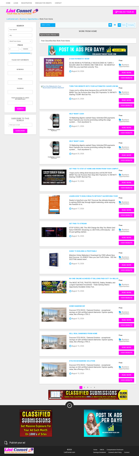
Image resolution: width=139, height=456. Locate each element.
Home (8, 3)
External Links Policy (115, 452)
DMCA (102, 449)
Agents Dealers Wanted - (49, 35)
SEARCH (20, 109)
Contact (58, 3)
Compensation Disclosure (115, 449)
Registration (26, 3)
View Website (126, 78)
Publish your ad (126, 12)
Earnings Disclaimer (99, 452)
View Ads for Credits (43, 3)
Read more (126, 73)
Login (16, 3)
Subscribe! (20, 131)
